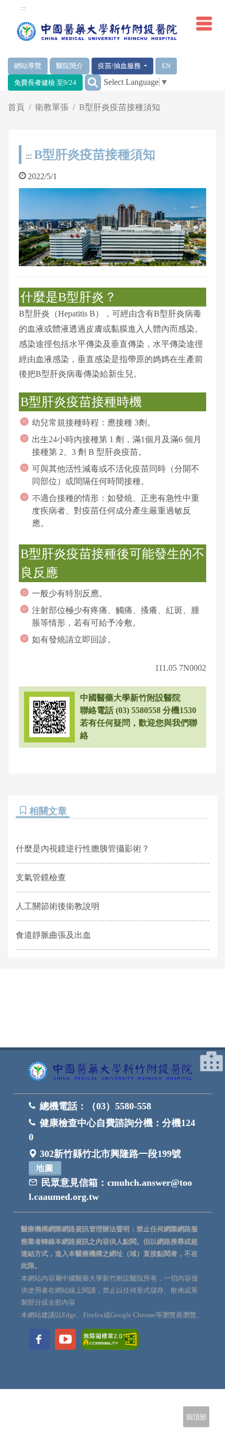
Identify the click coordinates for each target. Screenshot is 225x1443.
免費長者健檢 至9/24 (45, 82)
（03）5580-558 (119, 1106)
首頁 (16, 107)
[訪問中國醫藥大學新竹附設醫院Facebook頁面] (39, 1339)
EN (166, 66)
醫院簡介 (69, 66)
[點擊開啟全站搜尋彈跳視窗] (93, 82)
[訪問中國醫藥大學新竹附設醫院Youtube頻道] (65, 1339)
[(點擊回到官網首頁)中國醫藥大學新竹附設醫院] (112, 1071)
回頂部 (196, 1417)
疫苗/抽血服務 (120, 66)
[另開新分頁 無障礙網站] (110, 1338)
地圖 (45, 1168)
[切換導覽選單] (204, 23)
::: (29, 155)
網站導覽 (27, 66)
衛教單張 (52, 107)
